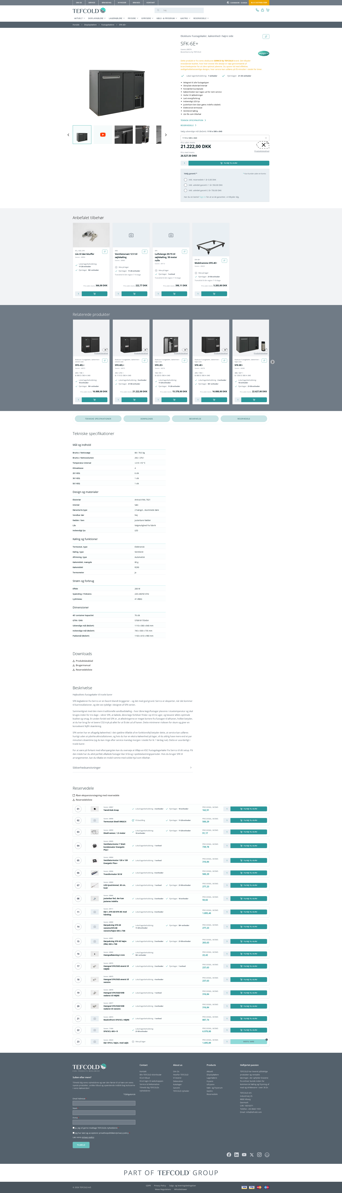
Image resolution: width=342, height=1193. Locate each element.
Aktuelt (78, 18)
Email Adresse (79, 1098)
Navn (75, 1108)
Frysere (132, 18)
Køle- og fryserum (215, 1087)
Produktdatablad (261, 151)
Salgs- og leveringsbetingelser (182, 1185)
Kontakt (143, 1071)
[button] (133, 767)
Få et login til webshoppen (151, 1081)
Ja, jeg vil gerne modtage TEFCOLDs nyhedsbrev (97, 1128)
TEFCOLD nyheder (181, 1091)
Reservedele (199, 18)
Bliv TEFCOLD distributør (151, 1074)
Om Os (176, 1071)
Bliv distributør (259, 2)
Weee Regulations (163, 1189)
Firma (76, 1117)
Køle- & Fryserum (166, 18)
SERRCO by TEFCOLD (223, 60)
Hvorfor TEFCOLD (180, 1074)
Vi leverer (177, 1078)
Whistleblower (180, 1189)
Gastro (184, 18)
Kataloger (177, 1084)
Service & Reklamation (150, 1084)
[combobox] (222, 138)
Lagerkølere (115, 18)
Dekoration (178, 1081)
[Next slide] (166, 135)
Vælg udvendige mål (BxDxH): (201, 131)
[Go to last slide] (68, 135)
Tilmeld (81, 1145)
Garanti (176, 1087)
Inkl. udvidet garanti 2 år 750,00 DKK (205, 190)
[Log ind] (262, 10)
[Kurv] (267, 10)
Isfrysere (146, 18)
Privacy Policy (160, 1185)
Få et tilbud (145, 1078)
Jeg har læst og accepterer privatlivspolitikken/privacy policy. (102, 1133)
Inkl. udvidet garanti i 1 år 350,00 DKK (206, 185)
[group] (82, 134)
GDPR (148, 1185)
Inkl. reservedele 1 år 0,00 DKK (202, 179)
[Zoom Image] (117, 78)
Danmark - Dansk (238, 2)
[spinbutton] (185, 163)
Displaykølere (95, 18)
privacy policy (88, 1137)
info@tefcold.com (254, 1112)
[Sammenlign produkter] (104, 252)
